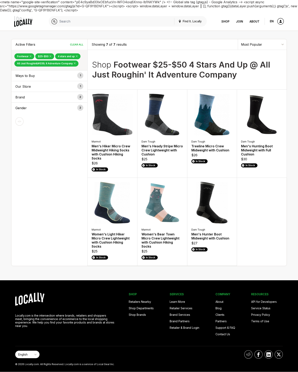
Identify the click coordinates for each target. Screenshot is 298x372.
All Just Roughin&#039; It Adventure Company (45, 63)
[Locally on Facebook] (258, 354)
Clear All (76, 44)
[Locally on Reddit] (248, 354)
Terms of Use (260, 321)
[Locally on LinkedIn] (269, 354)
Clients (219, 314)
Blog (225, 4)
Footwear (23, 56)
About (254, 21)
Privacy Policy (260, 314)
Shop (225, 21)
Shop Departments (141, 308)
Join (239, 21)
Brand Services (180, 314)
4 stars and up (66, 56)
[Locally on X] (279, 354)
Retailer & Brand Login (184, 327)
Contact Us (222, 334)
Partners (221, 321)
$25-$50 (43, 56)
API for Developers (264, 301)
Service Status (260, 308)
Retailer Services (181, 308)
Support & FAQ (225, 327)
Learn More (177, 301)
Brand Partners (180, 321)
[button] (49, 75)
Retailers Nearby (140, 301)
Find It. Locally (192, 21)
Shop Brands (137, 314)
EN (272, 21)
